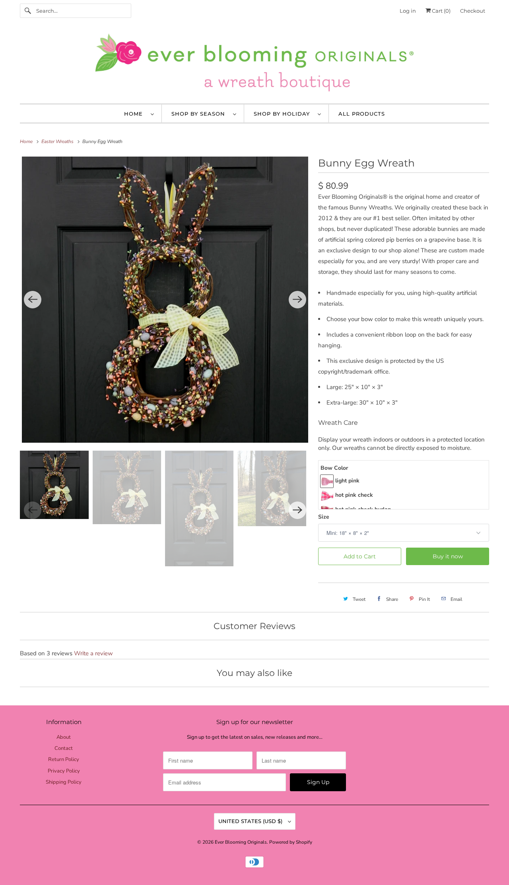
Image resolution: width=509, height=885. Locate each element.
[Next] (297, 299)
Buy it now (448, 556)
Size (323, 517)
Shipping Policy (64, 782)
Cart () (441, 11)
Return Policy (63, 759)
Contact (63, 748)
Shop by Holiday (284, 113)
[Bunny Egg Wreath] (165, 300)
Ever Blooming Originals (241, 842)
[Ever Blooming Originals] (254, 64)
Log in (408, 11)
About (63, 737)
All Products (361, 113)
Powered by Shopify (290, 842)
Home (135, 113)
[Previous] (32, 299)
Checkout (472, 11)
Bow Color (334, 468)
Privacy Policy (64, 771)
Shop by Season (200, 113)
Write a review (93, 653)
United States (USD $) (251, 821)
